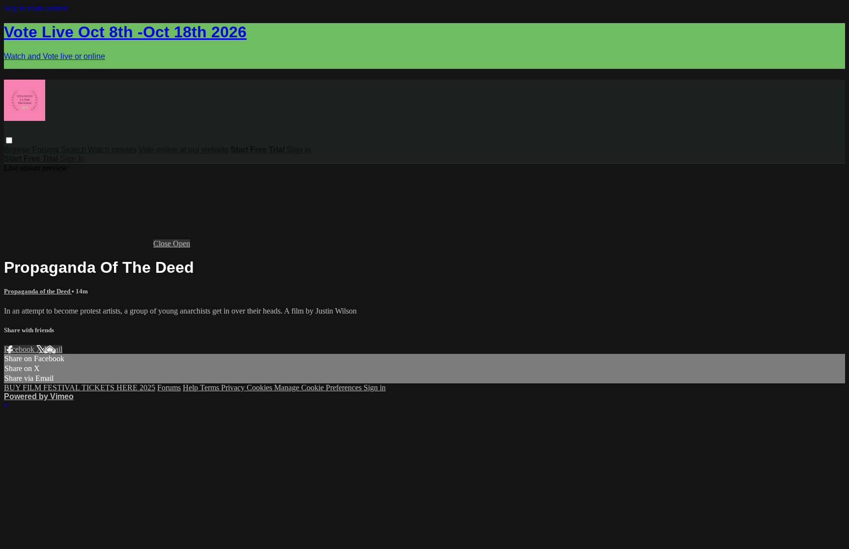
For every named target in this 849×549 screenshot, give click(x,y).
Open (181, 243)
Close (163, 243)
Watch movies (112, 149)
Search (74, 149)
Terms (210, 387)
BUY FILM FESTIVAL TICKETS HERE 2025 (79, 387)
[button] (9, 140)
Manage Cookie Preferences (319, 387)
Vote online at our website (183, 149)
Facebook (20, 349)
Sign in (298, 149)
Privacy (234, 387)
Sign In (72, 158)
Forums (46, 149)
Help (191, 387)
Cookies (260, 387)
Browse (18, 149)
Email (53, 349)
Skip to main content (36, 8)
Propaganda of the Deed (38, 291)
